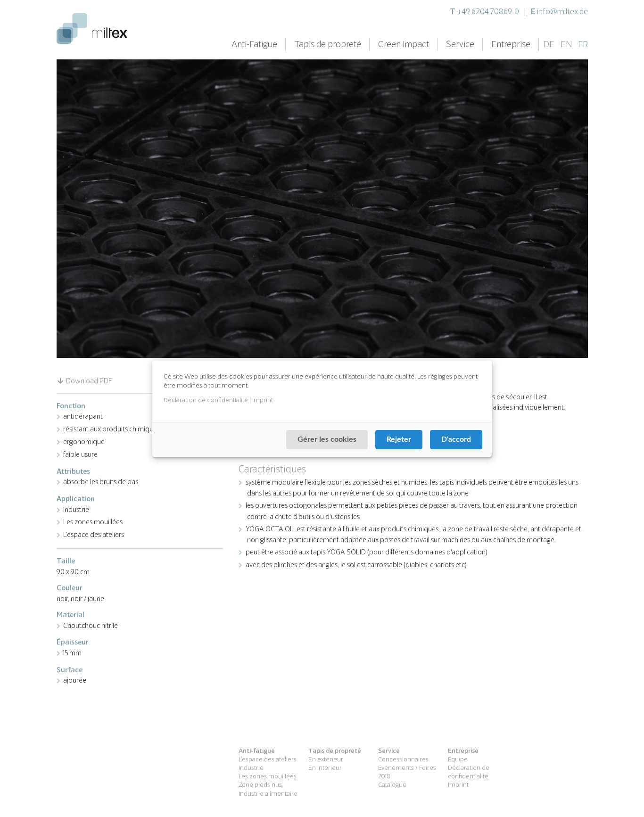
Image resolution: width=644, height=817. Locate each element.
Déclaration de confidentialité (206, 400)
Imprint (262, 400)
